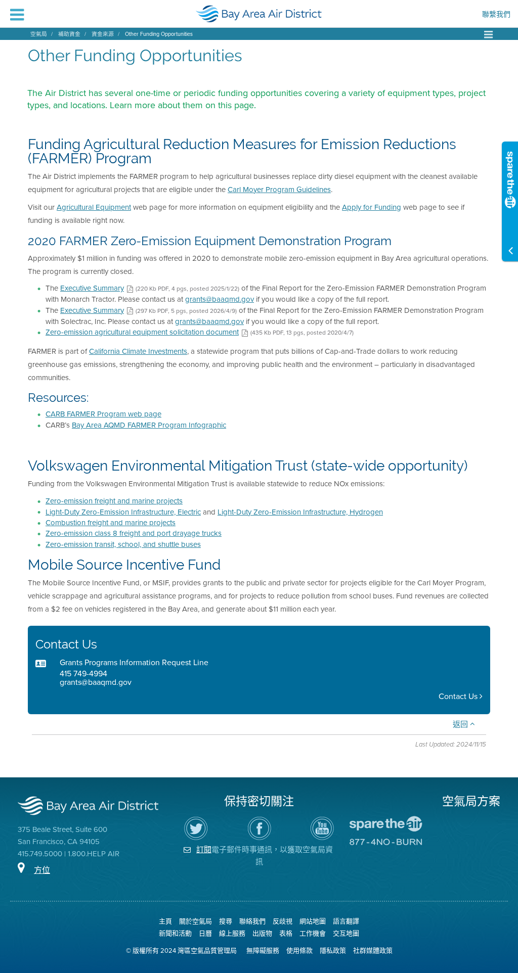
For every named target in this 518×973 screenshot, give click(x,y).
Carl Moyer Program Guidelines (279, 189)
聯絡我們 (252, 921)
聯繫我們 (496, 15)
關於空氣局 (195, 921)
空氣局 (38, 34)
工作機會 (312, 933)
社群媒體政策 (373, 950)
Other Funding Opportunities (159, 34)
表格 (285, 933)
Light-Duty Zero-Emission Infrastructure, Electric (123, 512)
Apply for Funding (371, 207)
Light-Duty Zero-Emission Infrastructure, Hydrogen (300, 512)
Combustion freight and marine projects (111, 522)
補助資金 (69, 34)
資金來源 (103, 34)
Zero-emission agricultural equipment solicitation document (142, 332)
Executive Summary (92, 288)
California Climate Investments (138, 351)
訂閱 (203, 849)
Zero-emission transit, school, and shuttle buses (123, 544)
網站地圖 (312, 921)
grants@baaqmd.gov (219, 299)
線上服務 (232, 933)
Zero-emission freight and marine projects (114, 500)
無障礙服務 (262, 950)
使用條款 (299, 950)
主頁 (165, 921)
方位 (42, 870)
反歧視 (282, 921)
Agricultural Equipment (94, 207)
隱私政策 (333, 950)
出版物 (262, 933)
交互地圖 (346, 933)
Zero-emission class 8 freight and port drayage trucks (134, 533)
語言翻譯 (346, 921)
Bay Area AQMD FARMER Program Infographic (149, 425)
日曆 (205, 933)
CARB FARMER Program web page (103, 414)
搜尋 (225, 921)
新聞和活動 (175, 933)
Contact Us (459, 696)
